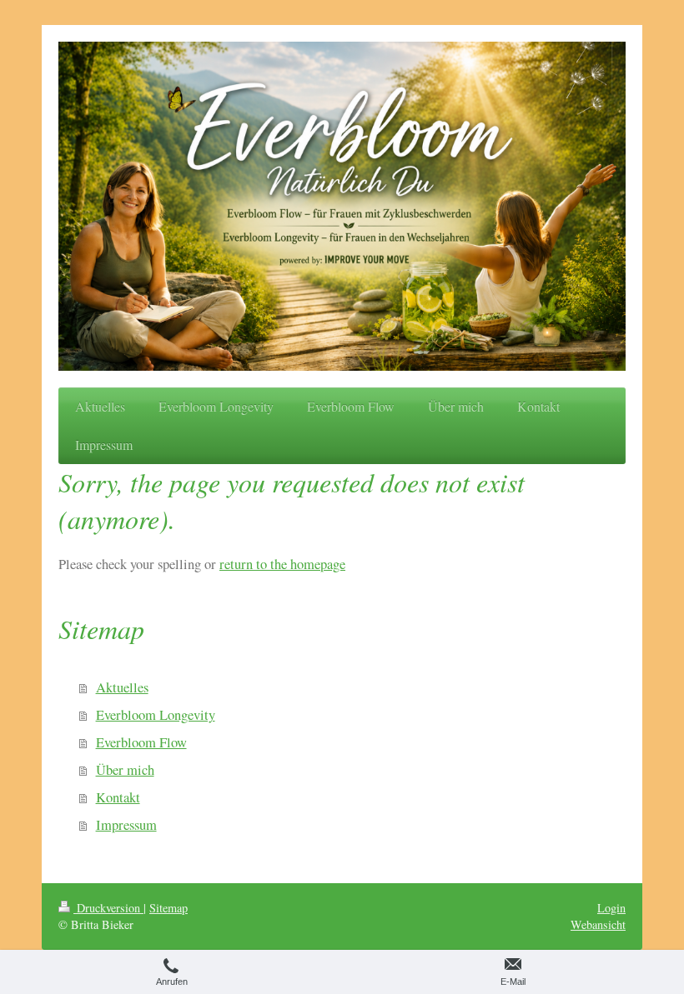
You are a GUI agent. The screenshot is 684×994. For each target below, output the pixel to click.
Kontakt (118, 797)
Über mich (125, 770)
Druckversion (108, 908)
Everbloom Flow (141, 742)
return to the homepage (282, 564)
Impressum (126, 825)
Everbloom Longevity (155, 715)
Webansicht (598, 924)
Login (611, 908)
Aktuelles (122, 687)
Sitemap (168, 908)
